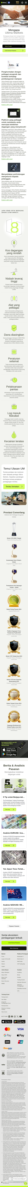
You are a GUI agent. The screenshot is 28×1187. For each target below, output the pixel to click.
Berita (18, 974)
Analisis (19, 977)
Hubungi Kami (4, 1005)
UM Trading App (21, 963)
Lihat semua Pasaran (10, 50)
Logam (3, 966)
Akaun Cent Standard (4, 978)
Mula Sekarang (14, 948)
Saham (3, 963)
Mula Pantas (8, 46)
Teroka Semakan (12, 487)
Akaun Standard (5, 972)
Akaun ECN (4, 974)
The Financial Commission (15, 1053)
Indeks (3, 961)
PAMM (3, 983)
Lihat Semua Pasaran (14, 942)
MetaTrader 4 (20, 959)
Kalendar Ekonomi (21, 982)
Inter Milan (3, 999)
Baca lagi (7, 809)
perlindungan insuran (21, 1062)
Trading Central (21, 979)
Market (3, 954)
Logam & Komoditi (5, 959)
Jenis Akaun (5, 970)
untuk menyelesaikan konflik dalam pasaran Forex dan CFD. (16, 1057)
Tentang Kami (5, 994)
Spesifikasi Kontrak (21, 988)
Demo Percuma (5, 981)
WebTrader (20, 961)
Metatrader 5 (20, 956)
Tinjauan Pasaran (14, 926)
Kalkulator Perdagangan (20, 985)
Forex (2, 956)
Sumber (19, 970)
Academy (19, 972)
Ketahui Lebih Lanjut (6, 104)
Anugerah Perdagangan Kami (6, 1002)
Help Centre (4, 1011)
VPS (18, 991)
